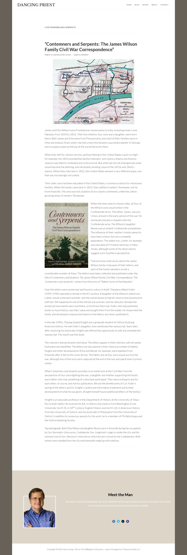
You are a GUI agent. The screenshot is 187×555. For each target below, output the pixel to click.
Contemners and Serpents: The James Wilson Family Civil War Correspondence (92, 277)
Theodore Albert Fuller (122, 289)
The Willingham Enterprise (92, 549)
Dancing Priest (36, 4)
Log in (107, 549)
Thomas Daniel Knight (76, 322)
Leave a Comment (81, 55)
